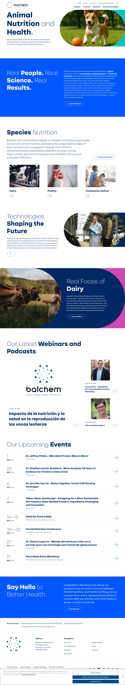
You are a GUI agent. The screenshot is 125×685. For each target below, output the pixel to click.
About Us (67, 642)
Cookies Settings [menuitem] (39, 667)
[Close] (122, 677)
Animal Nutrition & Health (105, 3)
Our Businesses (69, 646)
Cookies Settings (96, 672)
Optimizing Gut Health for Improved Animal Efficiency (41, 623)
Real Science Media (110, 7)
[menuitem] (77, 7)
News (79, 3)
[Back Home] (17, 5)
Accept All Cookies (95, 681)
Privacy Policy (12, 667)
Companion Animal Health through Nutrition (38, 627)
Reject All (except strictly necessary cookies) (96, 677)
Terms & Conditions (56, 667)
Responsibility (97, 642)
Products (86, 7)
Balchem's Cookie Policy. (29, 674)
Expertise (96, 7)
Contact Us (92, 3)
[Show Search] (117, 3)
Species (77, 7)
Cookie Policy (25, 667)
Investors (67, 650)
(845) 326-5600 (41, 650)
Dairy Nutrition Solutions (73, 623)
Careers (85, 3)
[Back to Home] (13, 644)
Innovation (68, 654)
